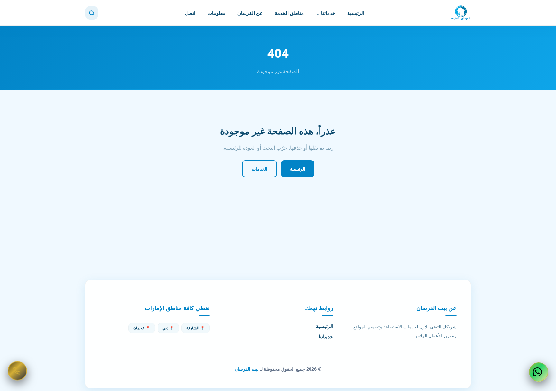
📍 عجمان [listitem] (141, 328)
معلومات (216, 13)
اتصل (190, 13)
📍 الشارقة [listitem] (195, 328)
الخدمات (259, 169)
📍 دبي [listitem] (168, 328)
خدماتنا (328, 13)
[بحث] (91, 13)
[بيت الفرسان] (460, 13)
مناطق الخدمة (289, 13)
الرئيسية (356, 13)
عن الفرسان (250, 13)
